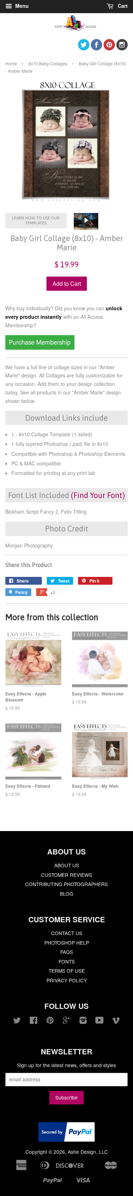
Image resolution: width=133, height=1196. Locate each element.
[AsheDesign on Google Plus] (66, 1021)
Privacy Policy (66, 980)
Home (11, 63)
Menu (21, 5)
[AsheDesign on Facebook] (96, 48)
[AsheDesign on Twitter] (83, 48)
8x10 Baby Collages (47, 63)
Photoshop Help (66, 942)
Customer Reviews (66, 874)
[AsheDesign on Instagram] (122, 48)
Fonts (67, 961)
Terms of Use (67, 970)
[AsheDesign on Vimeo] (116, 1021)
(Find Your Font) (98, 495)
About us (66, 865)
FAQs (66, 951)
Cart (122, 5)
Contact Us (66, 932)
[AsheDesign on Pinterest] (109, 48)
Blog (66, 893)
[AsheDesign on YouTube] (99, 1021)
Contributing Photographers (66, 884)
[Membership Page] (39, 347)
